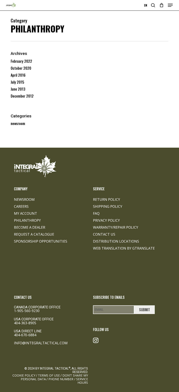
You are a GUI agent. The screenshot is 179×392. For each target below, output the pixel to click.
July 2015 (17, 82)
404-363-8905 (25, 323)
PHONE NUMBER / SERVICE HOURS (68, 381)
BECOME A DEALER (29, 227)
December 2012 (22, 96)
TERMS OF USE (49, 375)
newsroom (18, 123)
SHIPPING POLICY (107, 206)
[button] (170, 5)
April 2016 (18, 75)
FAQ (96, 213)
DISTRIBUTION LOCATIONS (116, 241)
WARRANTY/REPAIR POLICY (115, 227)
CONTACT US (104, 234)
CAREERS (21, 206)
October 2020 (21, 68)
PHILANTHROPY (27, 220)
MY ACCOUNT (25, 213)
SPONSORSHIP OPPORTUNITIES (40, 241)
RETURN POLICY (106, 199)
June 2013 (18, 89)
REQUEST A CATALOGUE (34, 234)
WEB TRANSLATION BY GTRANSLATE (124, 248)
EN (145, 5)
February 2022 (21, 61)
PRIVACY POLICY (106, 220)
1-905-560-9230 (27, 310)
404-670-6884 (25, 335)
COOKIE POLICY (23, 375)
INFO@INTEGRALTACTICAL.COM (41, 343)
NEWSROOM (24, 199)
